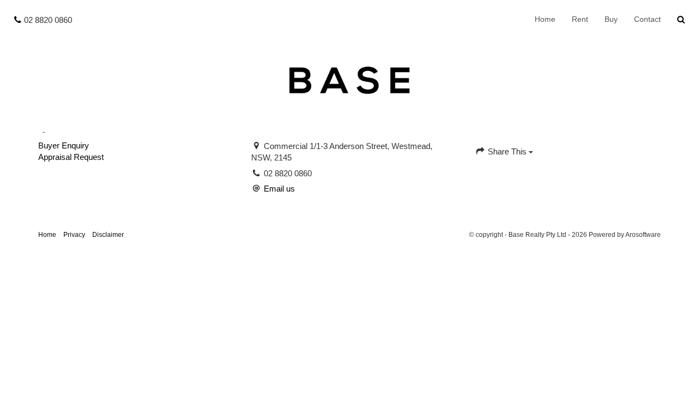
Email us (279, 188)
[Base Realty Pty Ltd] (349, 79)
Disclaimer (108, 235)
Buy (611, 19)
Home (545, 19)
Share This (507, 151)
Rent (580, 19)
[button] (681, 19)
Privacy (74, 235)
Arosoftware (643, 235)
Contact (647, 19)
